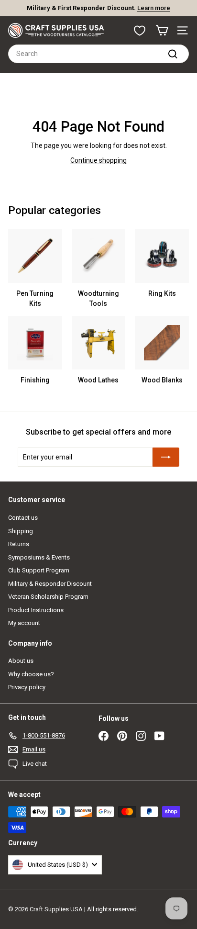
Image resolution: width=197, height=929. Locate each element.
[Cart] (162, 30)
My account (24, 623)
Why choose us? (31, 674)
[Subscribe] (166, 457)
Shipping (20, 531)
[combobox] (98, 54)
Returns (18, 544)
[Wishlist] (140, 31)
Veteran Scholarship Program (48, 596)
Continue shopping (98, 160)
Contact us (23, 517)
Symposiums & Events (39, 557)
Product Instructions (36, 610)
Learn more (136, 11)
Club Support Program (38, 570)
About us (20, 660)
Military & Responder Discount (50, 583)
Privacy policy (26, 687)
